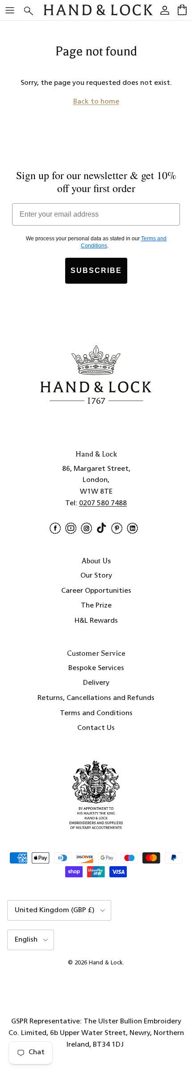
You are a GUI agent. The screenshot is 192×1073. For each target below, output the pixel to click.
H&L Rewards (96, 621)
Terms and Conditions (96, 713)
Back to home (96, 101)
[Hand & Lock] (98, 10)
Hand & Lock (106, 963)
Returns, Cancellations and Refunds (96, 698)
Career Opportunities (96, 591)
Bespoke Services (96, 668)
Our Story (96, 575)
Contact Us (96, 728)
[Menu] (10, 10)
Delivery (96, 683)
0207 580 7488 (103, 503)
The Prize (96, 605)
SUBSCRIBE (96, 270)
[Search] (34, 10)
